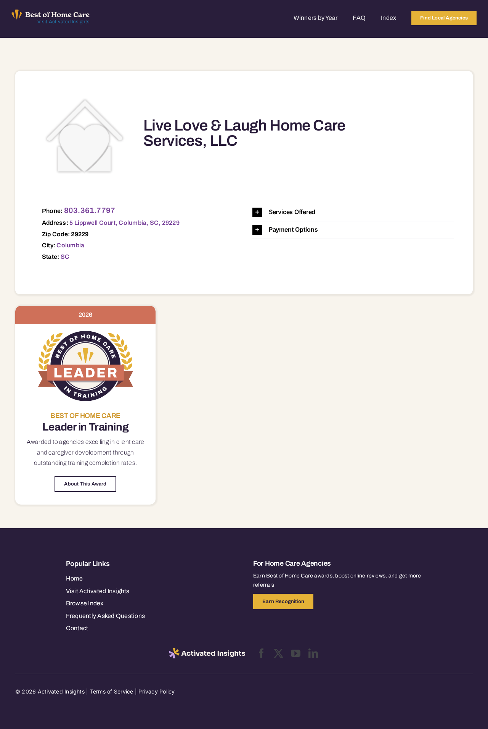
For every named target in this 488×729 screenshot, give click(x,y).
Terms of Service (111, 691)
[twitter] (278, 653)
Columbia (70, 245)
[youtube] (295, 653)
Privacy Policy (156, 691)
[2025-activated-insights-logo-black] (207, 651)
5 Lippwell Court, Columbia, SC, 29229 (124, 222)
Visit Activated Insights (63, 21)
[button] (353, 212)
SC (65, 256)
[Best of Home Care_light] (50, 12)
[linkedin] (313, 653)
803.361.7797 (90, 210)
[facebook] (261, 653)
